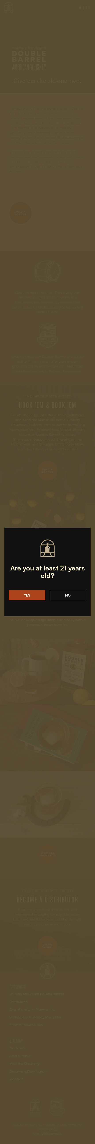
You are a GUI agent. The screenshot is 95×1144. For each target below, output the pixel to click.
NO (68, 595)
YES (27, 595)
